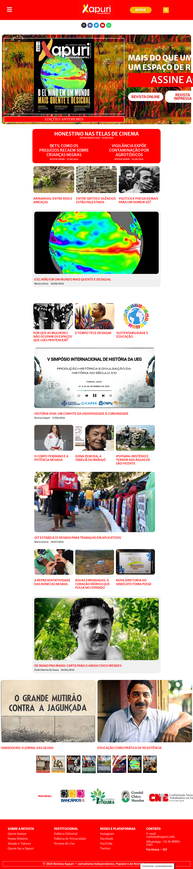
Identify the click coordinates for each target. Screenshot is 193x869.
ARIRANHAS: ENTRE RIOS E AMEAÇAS (52, 200)
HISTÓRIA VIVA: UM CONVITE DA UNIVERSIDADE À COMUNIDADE (81, 413)
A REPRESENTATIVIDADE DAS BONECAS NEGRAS (52, 582)
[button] (166, 10)
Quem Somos (17, 833)
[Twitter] (96, 25)
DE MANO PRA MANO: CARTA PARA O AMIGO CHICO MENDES (78, 665)
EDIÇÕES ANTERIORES (64, 119)
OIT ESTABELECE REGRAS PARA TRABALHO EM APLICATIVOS (77, 537)
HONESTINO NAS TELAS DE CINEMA (96, 134)
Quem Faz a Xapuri (21, 848)
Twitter (105, 848)
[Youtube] (102, 25)
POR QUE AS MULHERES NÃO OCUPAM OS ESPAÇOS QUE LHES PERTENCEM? (52, 336)
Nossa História (18, 838)
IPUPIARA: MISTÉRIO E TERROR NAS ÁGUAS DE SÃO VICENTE (133, 459)
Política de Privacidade (70, 838)
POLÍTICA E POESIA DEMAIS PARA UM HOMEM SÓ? (138, 200)
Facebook (106, 838)
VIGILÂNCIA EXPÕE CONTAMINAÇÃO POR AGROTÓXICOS (129, 150)
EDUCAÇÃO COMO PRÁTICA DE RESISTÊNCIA (129, 748)
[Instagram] (84, 25)
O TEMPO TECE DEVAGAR (93, 333)
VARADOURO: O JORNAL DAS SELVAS (27, 748)
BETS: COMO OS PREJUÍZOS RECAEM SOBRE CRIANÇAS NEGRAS (64, 150)
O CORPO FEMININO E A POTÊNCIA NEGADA (51, 458)
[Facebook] (90, 25)
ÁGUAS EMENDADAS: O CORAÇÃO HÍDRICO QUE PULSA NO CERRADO (92, 583)
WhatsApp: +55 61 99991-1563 (163, 843)
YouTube (106, 843)
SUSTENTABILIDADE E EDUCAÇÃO (132, 334)
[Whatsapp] (108, 25)
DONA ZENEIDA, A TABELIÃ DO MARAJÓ (90, 458)
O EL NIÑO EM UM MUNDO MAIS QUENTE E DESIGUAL (72, 279)
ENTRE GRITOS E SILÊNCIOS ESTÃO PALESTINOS (96, 200)
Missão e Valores (19, 843)
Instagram (107, 833)
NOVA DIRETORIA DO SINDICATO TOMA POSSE (134, 582)
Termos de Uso (64, 843)
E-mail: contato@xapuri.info (160, 835)
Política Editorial (65, 833)
